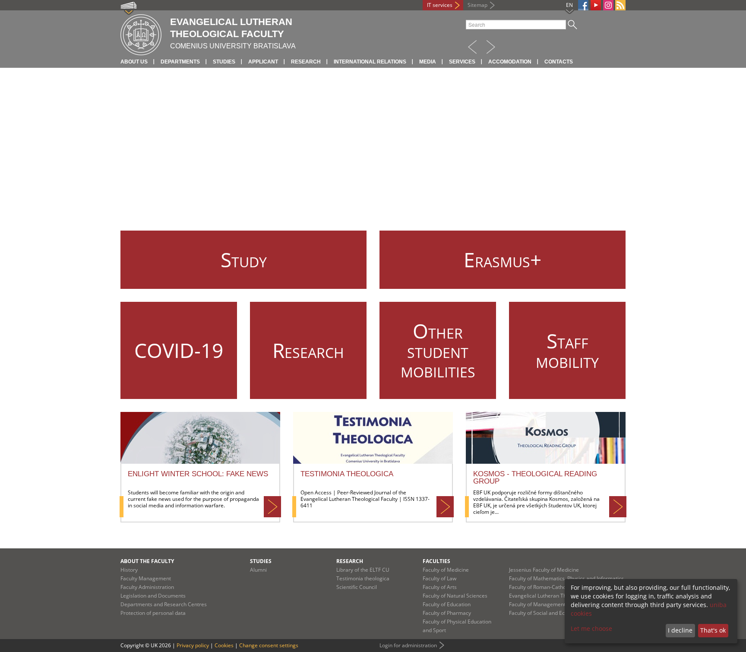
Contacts (558, 62)
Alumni (258, 569)
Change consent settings (268, 645)
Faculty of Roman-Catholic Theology (551, 587)
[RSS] (620, 5)
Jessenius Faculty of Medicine (544, 569)
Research (306, 62)
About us (134, 62)
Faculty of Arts (440, 587)
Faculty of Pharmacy (447, 613)
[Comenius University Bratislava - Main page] (140, 33)
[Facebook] (583, 5)
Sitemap (477, 5)
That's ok (713, 630)
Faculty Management (145, 578)
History (129, 569)
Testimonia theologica (362, 578)
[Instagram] (608, 5)
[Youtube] (596, 5)
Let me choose (591, 628)
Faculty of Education (447, 604)
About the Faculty (147, 561)
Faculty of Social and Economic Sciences (557, 613)
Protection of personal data (153, 613)
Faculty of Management (537, 604)
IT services (439, 5)
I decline (680, 630)
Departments (180, 62)
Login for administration (408, 645)
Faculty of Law (439, 578)
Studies (224, 62)
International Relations (370, 62)
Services (462, 62)
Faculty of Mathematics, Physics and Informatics (566, 578)
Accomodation (509, 62)
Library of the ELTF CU (362, 569)
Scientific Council (356, 587)
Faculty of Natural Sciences (455, 595)
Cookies (224, 645)
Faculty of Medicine (446, 569)
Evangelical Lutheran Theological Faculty (557, 595)
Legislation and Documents (153, 595)
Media (427, 62)
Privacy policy (193, 645)
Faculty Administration (147, 587)
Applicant (263, 62)
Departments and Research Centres (163, 604)
